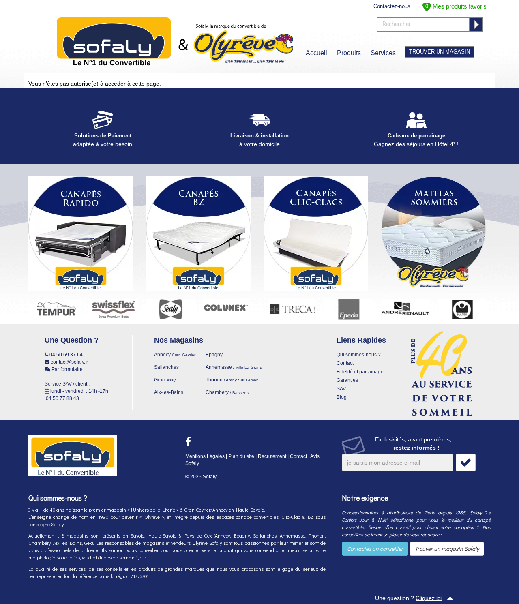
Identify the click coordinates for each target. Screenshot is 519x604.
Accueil (316, 52)
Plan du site (241, 456)
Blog (342, 397)
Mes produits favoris (456, 6)
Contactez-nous (391, 6)
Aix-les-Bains (168, 392)
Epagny (214, 355)
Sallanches (166, 367)
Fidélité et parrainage (360, 372)
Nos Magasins (178, 340)
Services (383, 52)
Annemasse (234, 367)
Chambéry (227, 392)
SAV (341, 389)
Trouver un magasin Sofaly (447, 549)
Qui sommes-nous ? (359, 355)
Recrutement (272, 456)
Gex (165, 380)
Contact (345, 363)
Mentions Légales (205, 456)
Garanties (347, 380)
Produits (349, 52)
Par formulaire (66, 369)
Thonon (232, 380)
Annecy (174, 355)
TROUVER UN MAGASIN (439, 52)
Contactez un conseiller (375, 549)
